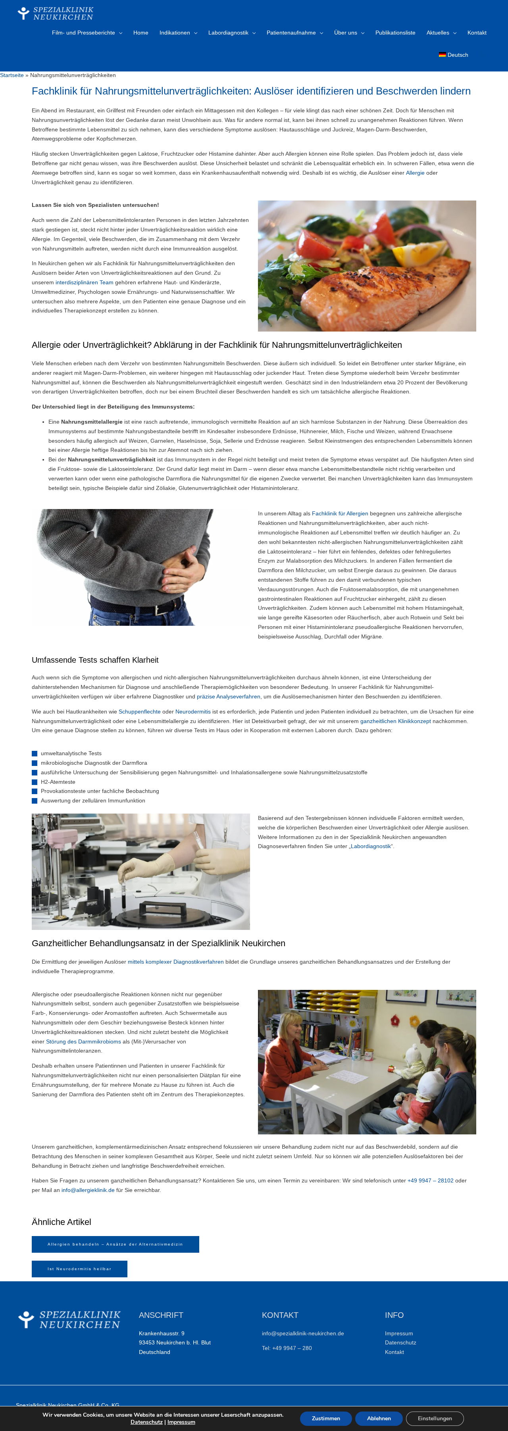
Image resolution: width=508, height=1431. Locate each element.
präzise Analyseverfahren (228, 696)
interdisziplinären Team (85, 282)
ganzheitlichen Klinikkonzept (395, 721)
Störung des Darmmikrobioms (83, 1041)
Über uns (345, 32)
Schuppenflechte (140, 711)
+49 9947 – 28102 (431, 1180)
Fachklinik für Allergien (340, 513)
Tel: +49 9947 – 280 (287, 1348)
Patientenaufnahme (291, 32)
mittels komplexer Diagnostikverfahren (176, 961)
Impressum (181, 1422)
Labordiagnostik (228, 32)
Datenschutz (400, 1342)
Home (140, 32)
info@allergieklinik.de (88, 1190)
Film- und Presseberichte (83, 32)
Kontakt (477, 32)
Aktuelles (438, 32)
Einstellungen (435, 1418)
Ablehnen (379, 1418)
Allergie (415, 173)
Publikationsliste (395, 32)
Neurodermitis (193, 711)
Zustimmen (326, 1418)
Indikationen (175, 32)
